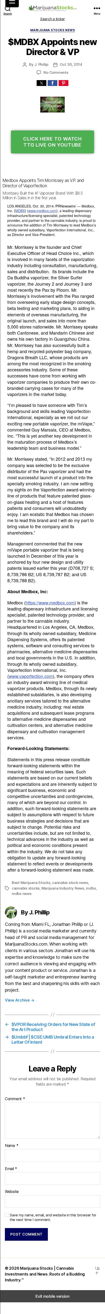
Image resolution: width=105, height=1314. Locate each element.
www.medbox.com (42, 210)
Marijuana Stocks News (52, 30)
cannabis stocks (26, 888)
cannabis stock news (70, 882)
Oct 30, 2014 (71, 64)
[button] (41, 83)
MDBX (20, 210)
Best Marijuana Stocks (31, 882)
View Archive (19, 1000)
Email (11, 1169)
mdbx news (22, 893)
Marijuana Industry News (63, 888)
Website (12, 1192)
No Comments (55, 72)
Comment (15, 1099)
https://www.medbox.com (50, 602)
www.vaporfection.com (31, 676)
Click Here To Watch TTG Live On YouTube (52, 142)
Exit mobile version (52, 1296)
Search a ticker (52, 19)
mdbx (91, 888)
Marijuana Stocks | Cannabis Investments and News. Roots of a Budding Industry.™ (45, 1274)
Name (11, 1146)
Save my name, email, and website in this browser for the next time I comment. (53, 1217)
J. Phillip (41, 64)
